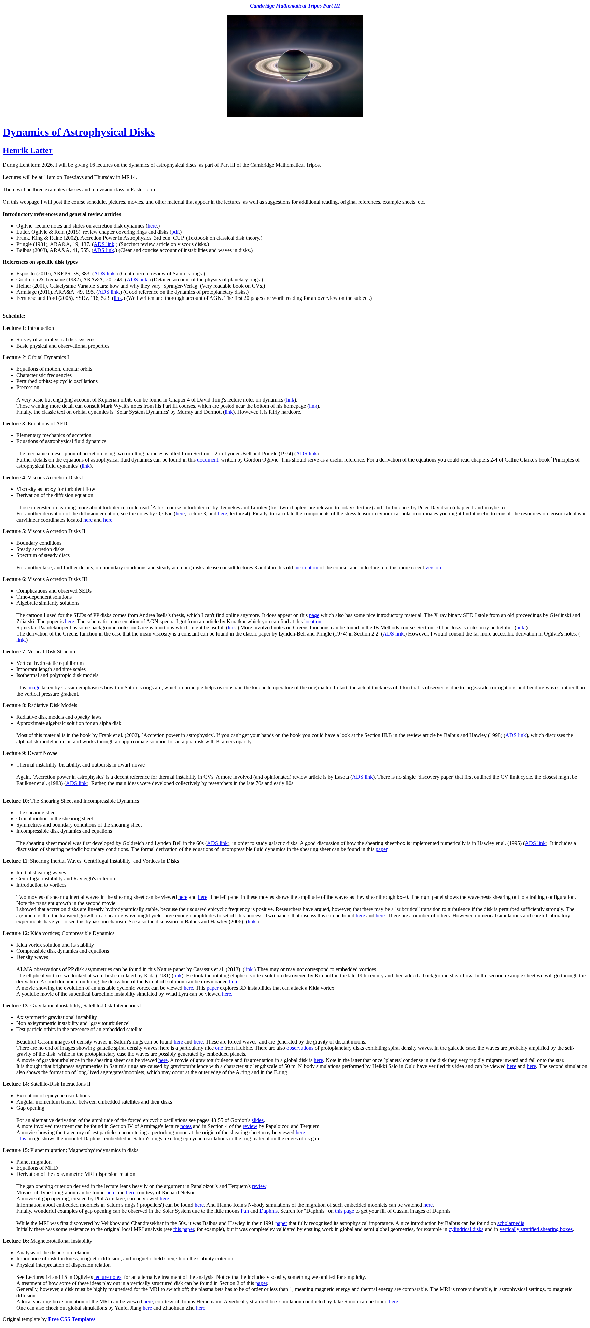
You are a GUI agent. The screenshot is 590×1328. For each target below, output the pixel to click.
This (21, 1138)
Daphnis (268, 1211)
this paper (183, 1229)
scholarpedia (510, 1223)
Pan (245, 1211)
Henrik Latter (28, 150)
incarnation (306, 567)
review (250, 1126)
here (152, 226)
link (118, 298)
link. (232, 627)
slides (258, 1120)
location (312, 621)
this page (344, 1211)
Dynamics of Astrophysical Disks (79, 132)
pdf (175, 232)
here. (227, 994)
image (33, 687)
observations (299, 1048)
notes (186, 1126)
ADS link (104, 244)
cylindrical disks (466, 1229)
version (433, 567)
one (219, 1048)
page (314, 615)
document (207, 460)
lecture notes (107, 1277)
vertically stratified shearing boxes (536, 1229)
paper (381, 849)
